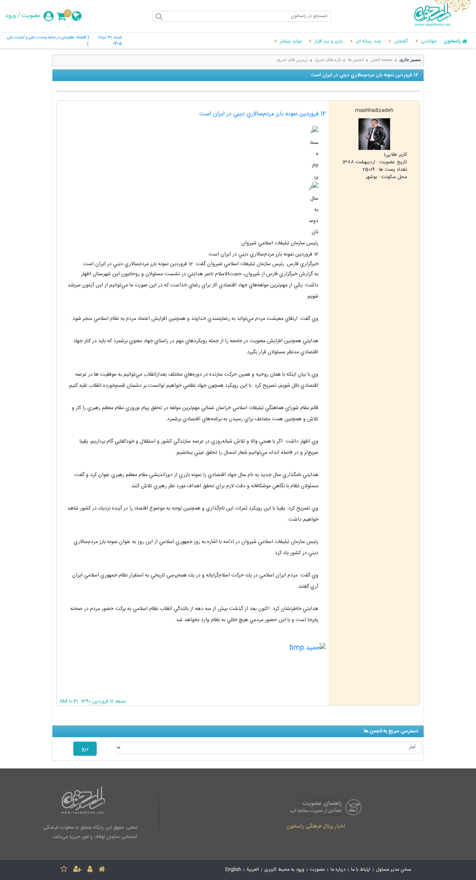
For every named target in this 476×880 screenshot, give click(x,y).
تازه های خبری (328, 59)
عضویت (31, 16)
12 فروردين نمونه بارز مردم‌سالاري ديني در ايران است (262, 114)
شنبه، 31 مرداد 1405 (110, 41)
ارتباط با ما (360, 870)
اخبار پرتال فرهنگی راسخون (315, 827)
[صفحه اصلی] (102, 870)
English (233, 870)
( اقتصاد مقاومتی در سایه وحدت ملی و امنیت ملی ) (48, 41)
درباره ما (338, 870)
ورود (10, 16)
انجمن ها (356, 59)
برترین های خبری (292, 59)
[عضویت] (77, 870)
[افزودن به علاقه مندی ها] (64, 870)
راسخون (452, 42)
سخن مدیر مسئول (393, 870)
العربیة (253, 870)
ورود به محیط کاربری (284, 870)
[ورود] (90, 870)
